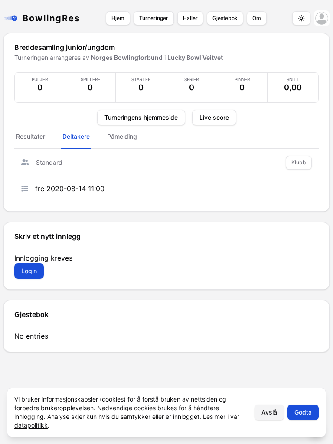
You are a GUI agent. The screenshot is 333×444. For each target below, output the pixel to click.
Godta (303, 412)
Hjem (117, 18)
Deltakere (76, 136)
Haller (190, 18)
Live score (214, 117)
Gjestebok (225, 18)
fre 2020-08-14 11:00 (69, 188)
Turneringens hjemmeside (141, 117)
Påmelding (122, 136)
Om (256, 18)
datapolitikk (31, 425)
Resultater (30, 136)
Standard (49, 162)
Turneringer (153, 18)
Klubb (298, 162)
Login (29, 270)
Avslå (269, 412)
